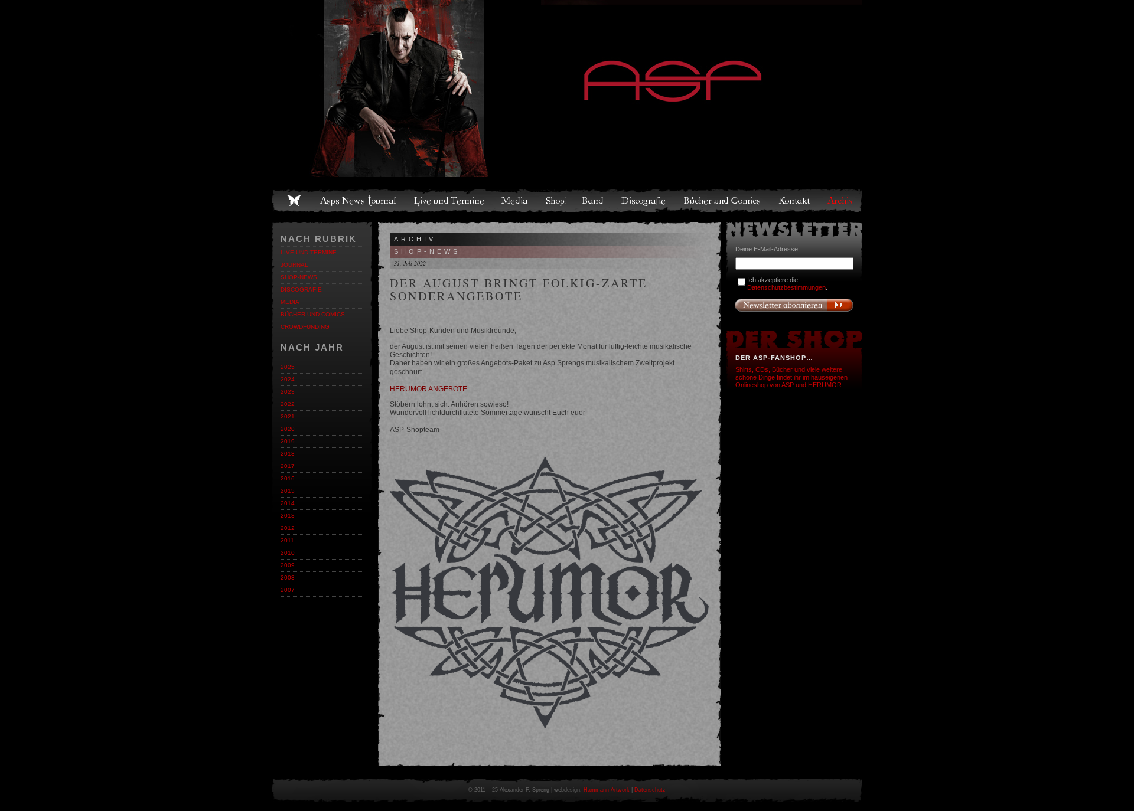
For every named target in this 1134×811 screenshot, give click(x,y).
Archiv (841, 200)
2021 (288, 416)
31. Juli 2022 (410, 263)
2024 (288, 379)
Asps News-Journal (358, 200)
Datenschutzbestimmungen (786, 287)
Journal (294, 264)
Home (294, 200)
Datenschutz (650, 790)
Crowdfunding (305, 326)
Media (515, 200)
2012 (288, 528)
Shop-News (299, 277)
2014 (288, 503)
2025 (288, 367)
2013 (288, 515)
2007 (288, 590)
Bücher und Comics (723, 200)
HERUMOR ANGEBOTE (428, 389)
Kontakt (794, 200)
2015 (288, 491)
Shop (556, 200)
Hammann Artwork (607, 790)
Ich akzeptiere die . (787, 283)
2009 (288, 565)
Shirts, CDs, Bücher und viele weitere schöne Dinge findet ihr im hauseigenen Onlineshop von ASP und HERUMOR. (791, 377)
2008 (288, 577)
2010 (288, 553)
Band (593, 200)
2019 (288, 441)
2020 (288, 429)
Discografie (644, 200)
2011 (287, 540)
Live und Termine (449, 200)
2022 (288, 404)
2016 (288, 478)
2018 (288, 453)
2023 (288, 391)
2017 (288, 466)
